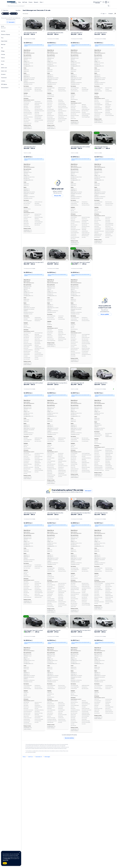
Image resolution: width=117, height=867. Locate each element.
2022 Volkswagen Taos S (53, 262)
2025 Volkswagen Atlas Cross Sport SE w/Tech (58, 383)
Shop (19, 2)
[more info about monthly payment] (32, 42)
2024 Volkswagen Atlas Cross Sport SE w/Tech (81, 512)
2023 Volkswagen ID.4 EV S (101, 383)
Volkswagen (47, 756)
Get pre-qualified (105, 314)
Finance (30, 2)
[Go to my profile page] (107, 2)
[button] (5, 13)
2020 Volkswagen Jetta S (29, 146)
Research (36, 2)
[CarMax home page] (12, 2)
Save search (12, 22)
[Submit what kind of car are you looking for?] (108, 5)
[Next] (43, 24)
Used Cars (30, 756)
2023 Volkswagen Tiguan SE (101, 146)
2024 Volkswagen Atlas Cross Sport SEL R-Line (35, 262)
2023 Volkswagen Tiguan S (101, 630)
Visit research (88, 490)
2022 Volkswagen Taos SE (30, 512)
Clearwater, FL (38, 756)
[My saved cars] (103, 2)
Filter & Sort (5, 10)
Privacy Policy (7, 858)
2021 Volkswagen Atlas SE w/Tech (55, 512)
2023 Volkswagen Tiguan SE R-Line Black (80, 146)
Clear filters (18, 10)
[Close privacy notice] (20, 852)
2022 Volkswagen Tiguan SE (30, 32)
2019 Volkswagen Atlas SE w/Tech (55, 32)
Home (24, 756)
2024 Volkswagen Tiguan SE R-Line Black (33, 630)
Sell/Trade (24, 2)
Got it (5, 863)
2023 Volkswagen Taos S (76, 32)
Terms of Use (5, 860)
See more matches (69, 738)
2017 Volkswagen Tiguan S (101, 32)
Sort (104, 13)
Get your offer (57, 195)
